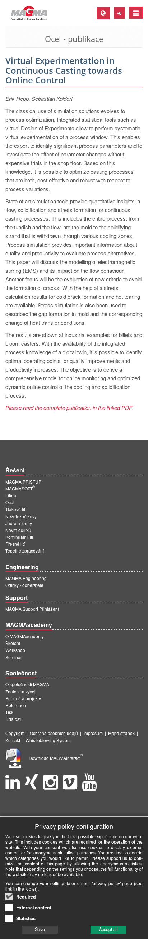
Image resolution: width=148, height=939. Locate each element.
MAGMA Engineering (26, 578)
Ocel (9, 502)
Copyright (14, 733)
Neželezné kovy (21, 516)
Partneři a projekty (23, 698)
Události (13, 719)
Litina (10, 495)
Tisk (9, 712)
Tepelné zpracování (24, 551)
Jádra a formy (18, 523)
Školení (12, 643)
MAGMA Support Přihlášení (32, 609)
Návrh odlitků (18, 530)
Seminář (13, 657)
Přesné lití (15, 544)
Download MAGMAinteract (56, 758)
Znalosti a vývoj (20, 691)
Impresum (93, 733)
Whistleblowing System (48, 740)
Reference (15, 705)
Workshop (15, 650)
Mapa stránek (121, 733)
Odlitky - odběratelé (24, 585)
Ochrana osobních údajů (54, 733)
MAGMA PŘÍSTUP (23, 482)
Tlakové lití (15, 509)
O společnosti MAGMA (27, 684)
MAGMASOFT (20, 488)
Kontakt (12, 740)
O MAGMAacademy (24, 636)
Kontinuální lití (19, 537)
